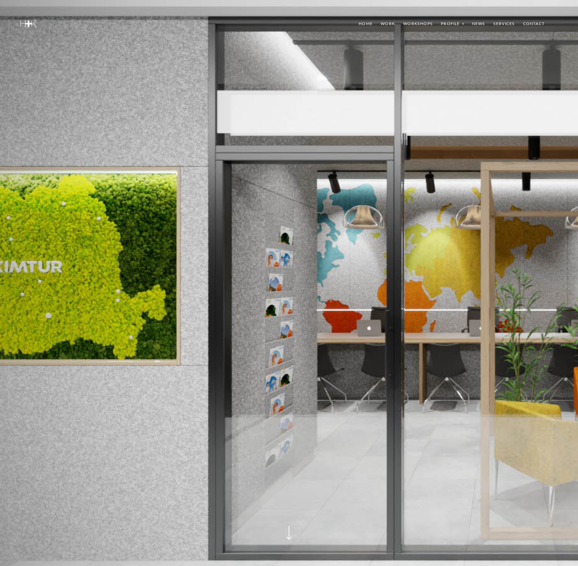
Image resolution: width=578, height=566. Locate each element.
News (478, 24)
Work (388, 24)
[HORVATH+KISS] (28, 23)
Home (366, 24)
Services (504, 24)
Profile (450, 24)
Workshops (418, 24)
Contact (534, 24)
